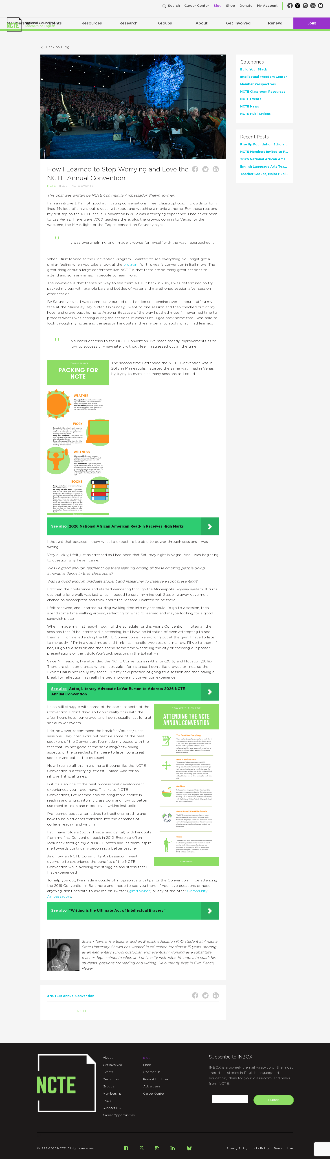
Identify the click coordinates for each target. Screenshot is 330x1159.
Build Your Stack (253, 69)
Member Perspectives (258, 84)
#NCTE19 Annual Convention (70, 996)
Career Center (196, 5)
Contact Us (152, 1072)
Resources (91, 23)
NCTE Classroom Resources (262, 91)
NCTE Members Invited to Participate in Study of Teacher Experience (264, 151)
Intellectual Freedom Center (263, 77)
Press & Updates (155, 1079)
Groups (165, 23)
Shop (230, 5)
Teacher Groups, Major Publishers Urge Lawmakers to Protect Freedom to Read (264, 174)
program (131, 264)
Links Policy (260, 1148)
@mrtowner (139, 891)
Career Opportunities (119, 1115)
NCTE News (249, 106)
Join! (311, 23)
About (202, 23)
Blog (217, 5)
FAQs (107, 1100)
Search (174, 5)
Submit (273, 1100)
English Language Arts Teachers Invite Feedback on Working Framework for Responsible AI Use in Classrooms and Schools (264, 166)
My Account (267, 5)
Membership (112, 1093)
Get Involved (238, 23)
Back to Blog (57, 47)
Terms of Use (283, 1148)
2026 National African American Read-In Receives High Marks (264, 159)
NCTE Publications (255, 114)
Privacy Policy (237, 1148)
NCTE (51, 185)
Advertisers (152, 1086)
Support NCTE (114, 1108)
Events (108, 1072)
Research (128, 23)
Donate (246, 5)
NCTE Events (82, 185)
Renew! (275, 23)
